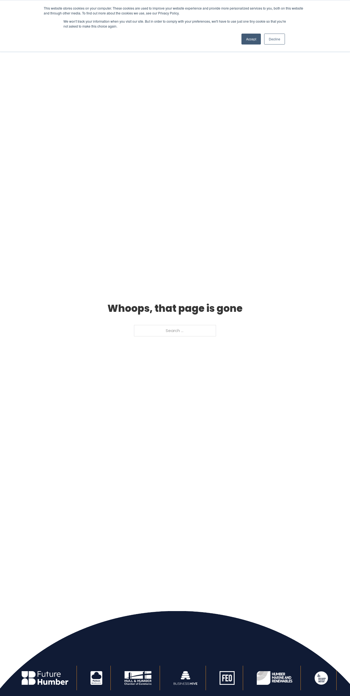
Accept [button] (251, 39)
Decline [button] (274, 39)
